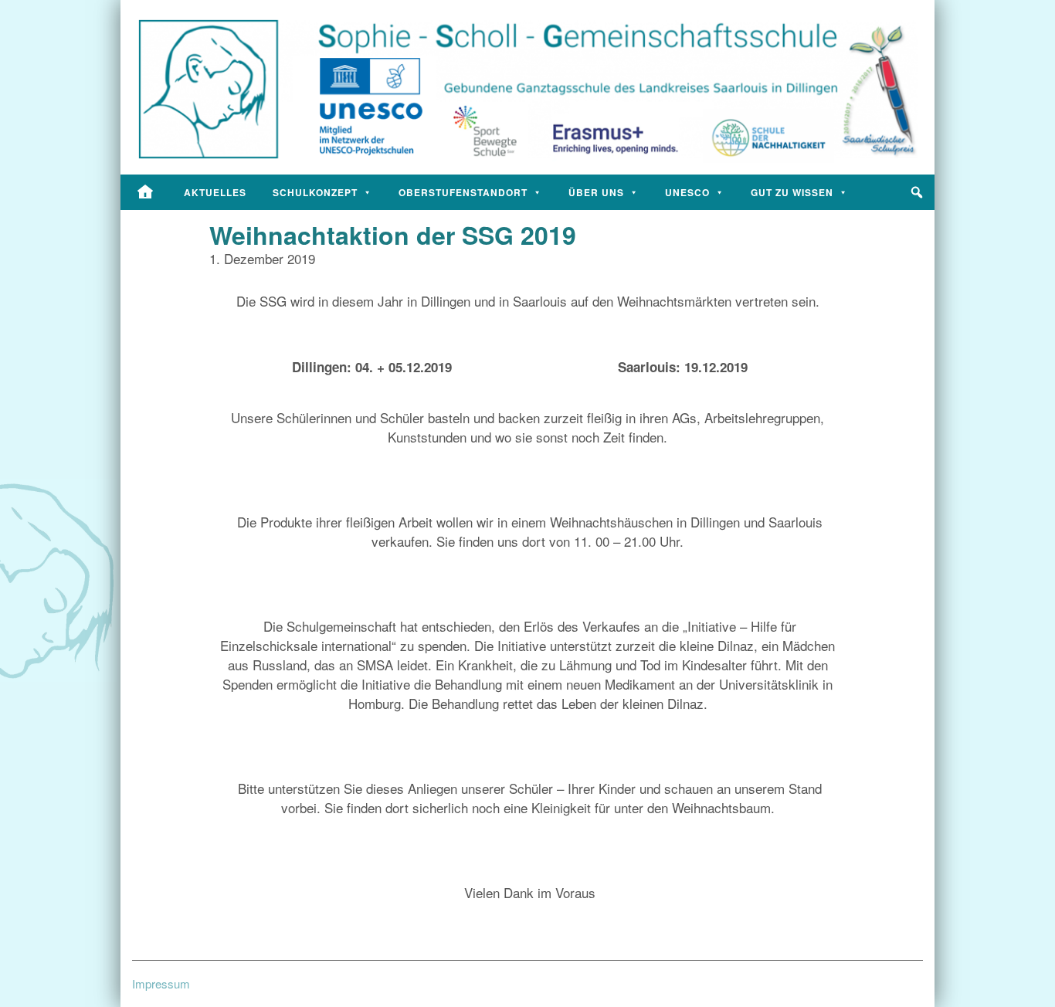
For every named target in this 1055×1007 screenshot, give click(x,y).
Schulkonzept (315, 192)
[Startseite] (145, 192)
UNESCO (687, 192)
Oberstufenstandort (463, 192)
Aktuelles (215, 192)
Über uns (596, 192)
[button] (917, 192)
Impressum (161, 983)
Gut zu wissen (792, 192)
